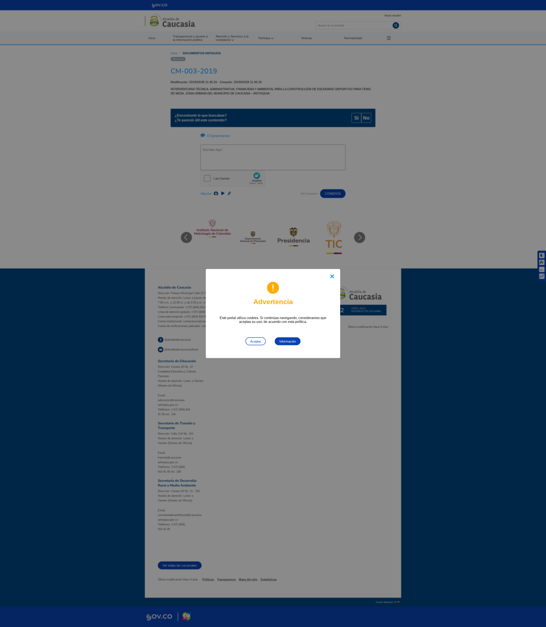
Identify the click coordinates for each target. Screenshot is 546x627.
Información (287, 341)
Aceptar (255, 341)
